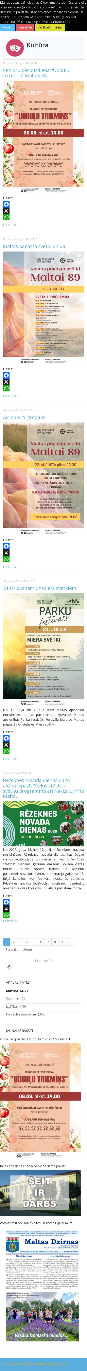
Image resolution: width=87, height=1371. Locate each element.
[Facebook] (43, 204)
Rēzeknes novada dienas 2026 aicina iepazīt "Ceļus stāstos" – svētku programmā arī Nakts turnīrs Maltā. (43, 788)
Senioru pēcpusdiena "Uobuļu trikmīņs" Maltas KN (36, 73)
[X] (43, 211)
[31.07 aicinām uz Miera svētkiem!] (43, 650)
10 (69, 942)
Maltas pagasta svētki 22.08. (35, 246)
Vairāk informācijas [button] (50, 27)
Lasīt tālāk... (11, 225)
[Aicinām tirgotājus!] (43, 479)
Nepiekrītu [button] (25, 27)
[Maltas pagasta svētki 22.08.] (43, 308)
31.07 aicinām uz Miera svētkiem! (40, 588)
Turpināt (12, 949)
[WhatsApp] (43, 217)
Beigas (27, 949)
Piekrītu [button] (7, 27)
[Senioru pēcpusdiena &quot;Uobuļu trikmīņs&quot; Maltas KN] (43, 137)
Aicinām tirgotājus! (24, 417)
